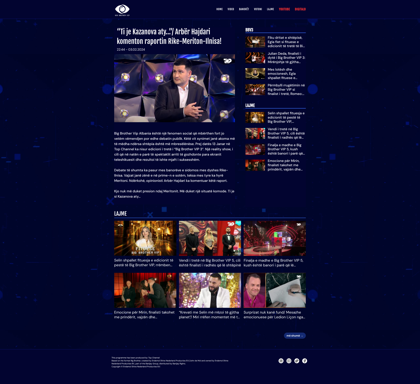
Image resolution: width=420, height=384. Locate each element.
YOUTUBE (284, 9)
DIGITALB (300, 9)
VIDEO (231, 9)
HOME (219, 9)
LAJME (270, 9)
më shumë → (295, 335)
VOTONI (258, 9)
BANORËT (244, 9)
